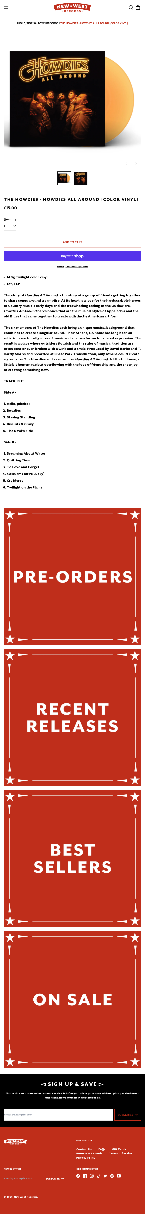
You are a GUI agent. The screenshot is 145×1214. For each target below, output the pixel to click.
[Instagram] (92, 1176)
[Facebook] (85, 1176)
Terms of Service (120, 1153)
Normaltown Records (42, 23)
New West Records (25, 1197)
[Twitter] (105, 1176)
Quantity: (10, 219)
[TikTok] (98, 1176)
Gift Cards (119, 1149)
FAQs (102, 1149)
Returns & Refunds (89, 1153)
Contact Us (84, 1149)
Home (21, 23)
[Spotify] (112, 1176)
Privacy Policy (85, 1157)
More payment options (72, 266)
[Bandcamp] (78, 1176)
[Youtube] (119, 1176)
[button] (131, 7)
